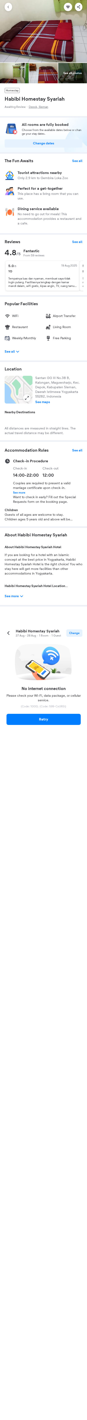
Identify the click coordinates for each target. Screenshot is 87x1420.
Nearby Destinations (20, 412)
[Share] (78, 7)
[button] (18, 390)
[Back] (8, 7)
